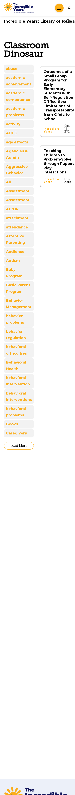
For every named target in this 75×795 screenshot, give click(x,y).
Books (12, 424)
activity (13, 124)
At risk (12, 209)
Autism (13, 260)
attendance (17, 227)
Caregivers (16, 433)
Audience (15, 252)
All (8, 182)
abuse (11, 69)
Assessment (17, 191)
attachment (17, 218)
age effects (17, 142)
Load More (18, 446)
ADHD (12, 133)
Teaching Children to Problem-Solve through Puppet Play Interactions (59, 161)
